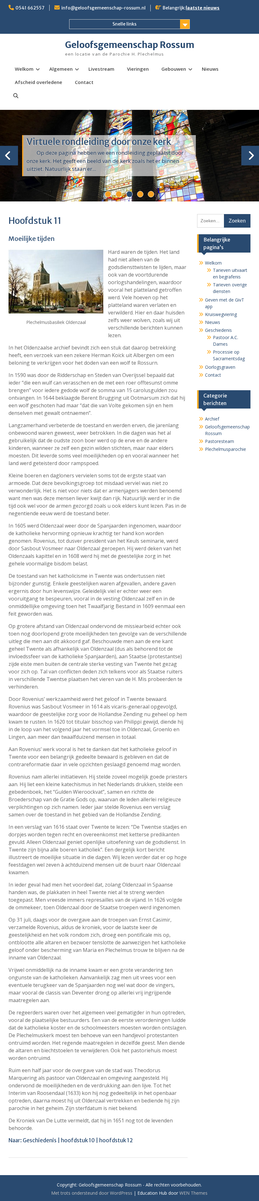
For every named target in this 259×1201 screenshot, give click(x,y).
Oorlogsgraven (220, 367)
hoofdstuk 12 (116, 1140)
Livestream (101, 69)
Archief (212, 419)
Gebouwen (173, 69)
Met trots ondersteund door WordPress (91, 1193)
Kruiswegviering (221, 314)
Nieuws (210, 69)
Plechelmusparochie (225, 449)
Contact (84, 82)
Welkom (24, 69)
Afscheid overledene (38, 82)
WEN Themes (193, 1193)
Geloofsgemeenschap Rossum (129, 45)
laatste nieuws (203, 8)
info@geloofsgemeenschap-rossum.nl (103, 8)
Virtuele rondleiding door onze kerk (99, 141)
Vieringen (138, 69)
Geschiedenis (40, 1140)
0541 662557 (30, 8)
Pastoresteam (219, 441)
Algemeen (61, 69)
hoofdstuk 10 (78, 1140)
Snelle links (124, 24)
